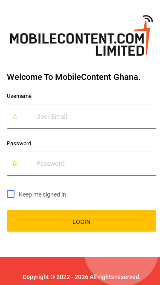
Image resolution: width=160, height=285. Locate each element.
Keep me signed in (42, 194)
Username (19, 96)
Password (19, 143)
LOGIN (81, 221)
